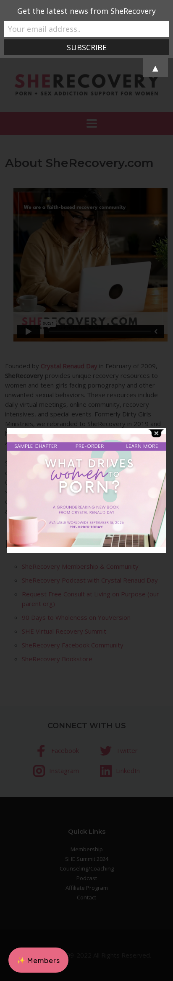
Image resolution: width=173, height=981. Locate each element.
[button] (38, 960)
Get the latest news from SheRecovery (86, 11)
